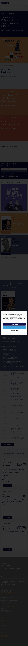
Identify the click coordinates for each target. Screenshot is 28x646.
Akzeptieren (14, 324)
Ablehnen (14, 327)
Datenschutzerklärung (16, 333)
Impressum (10, 333)
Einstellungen (14, 330)
